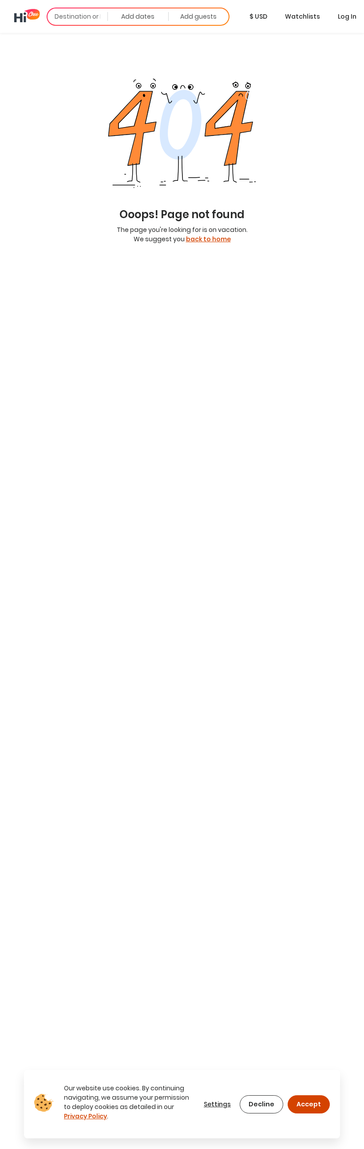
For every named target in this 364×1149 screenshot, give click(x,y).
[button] (258, 16)
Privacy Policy (85, 1116)
